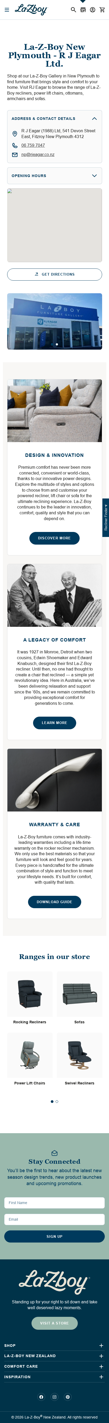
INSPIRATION (17, 1377)
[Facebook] (41, 1397)
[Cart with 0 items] (102, 10)
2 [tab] (57, 344)
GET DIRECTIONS (58, 274)
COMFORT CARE (21, 1366)
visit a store (54, 1323)
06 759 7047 (33, 145)
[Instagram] (54, 1397)
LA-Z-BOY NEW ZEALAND (30, 1356)
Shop (10, 1345)
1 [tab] (52, 344)
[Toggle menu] (7, 10)
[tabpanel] (54, 321)
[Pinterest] (68, 1397)
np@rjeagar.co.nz (37, 154)
